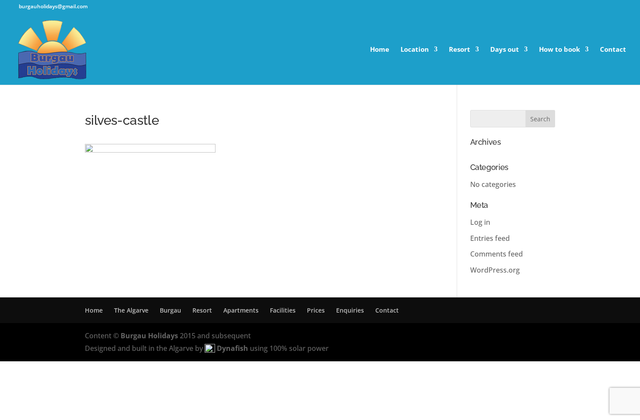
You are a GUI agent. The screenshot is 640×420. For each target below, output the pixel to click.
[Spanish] (622, 7)
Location (415, 49)
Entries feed (490, 238)
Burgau (170, 310)
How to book (559, 49)
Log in (480, 222)
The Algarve (131, 310)
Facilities (283, 310)
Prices (316, 310)
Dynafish (232, 348)
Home (379, 49)
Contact (613, 49)
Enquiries (350, 310)
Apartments (241, 310)
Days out (504, 49)
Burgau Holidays (149, 335)
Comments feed (496, 254)
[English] (605, 7)
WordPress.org (495, 270)
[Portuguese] (613, 7)
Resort (459, 49)
